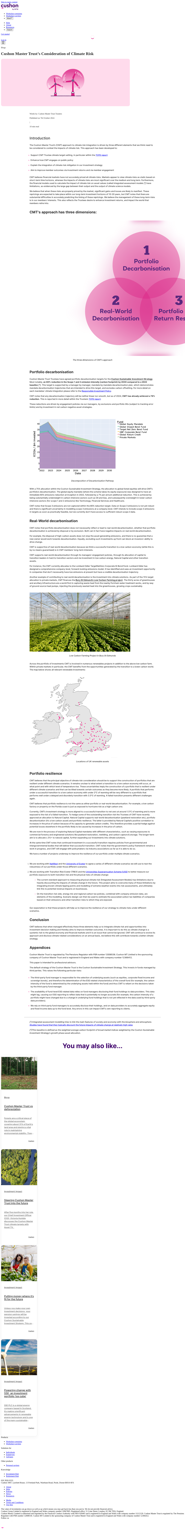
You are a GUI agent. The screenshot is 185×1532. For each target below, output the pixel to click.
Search (9, 30)
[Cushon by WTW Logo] (9, 9)
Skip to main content (9, 2)
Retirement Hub (12, 1476)
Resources (10, 27)
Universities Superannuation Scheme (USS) (107, 871)
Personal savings (12, 1465)
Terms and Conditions (15, 1502)
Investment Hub (12, 1474)
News (8, 1494)
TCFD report (102, 155)
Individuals (10, 1452)
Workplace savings (13, 16)
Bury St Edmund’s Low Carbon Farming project (99, 580)
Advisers (9, 1457)
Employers (10, 1455)
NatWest (54, 863)
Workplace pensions (14, 14)
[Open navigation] (3, 43)
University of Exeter (75, 863)
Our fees (9, 1505)
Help (8, 23)
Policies (9, 1491)
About (8, 25)
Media (8, 1500)
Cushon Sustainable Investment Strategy (132, 379)
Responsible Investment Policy (96, 391)
